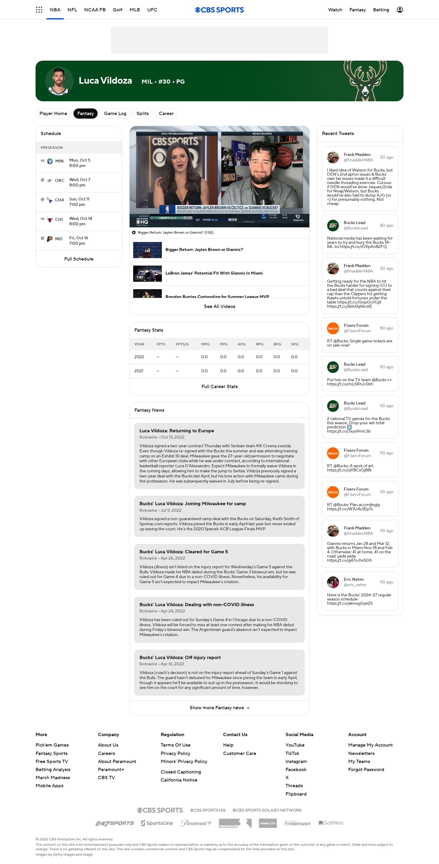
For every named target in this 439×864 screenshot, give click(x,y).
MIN (59, 161)
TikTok (292, 753)
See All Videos (219, 307)
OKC (60, 180)
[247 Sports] (114, 822)
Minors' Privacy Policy (184, 762)
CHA (59, 200)
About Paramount (117, 762)
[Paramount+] (196, 822)
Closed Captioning (181, 772)
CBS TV (106, 778)
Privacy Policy (175, 753)
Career (166, 114)
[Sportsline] (157, 822)
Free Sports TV (52, 762)
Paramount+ (111, 770)
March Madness (53, 778)
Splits (142, 114)
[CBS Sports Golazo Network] (267, 810)
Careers (106, 753)
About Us (108, 745)
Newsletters (361, 753)
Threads (294, 786)
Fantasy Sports (51, 753)
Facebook (295, 770)
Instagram (296, 762)
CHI (59, 219)
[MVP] (268, 821)
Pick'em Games (52, 745)
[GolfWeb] (331, 823)
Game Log (115, 114)
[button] (39, 9)
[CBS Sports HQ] (207, 810)
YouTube (295, 745)
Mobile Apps (49, 786)
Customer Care (239, 753)
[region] (219, 176)
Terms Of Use (176, 745)
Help (228, 745)
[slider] (219, 210)
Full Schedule (78, 259)
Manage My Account (370, 745)
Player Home (53, 114)
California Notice (179, 780)
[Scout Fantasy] (297, 823)
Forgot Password (366, 770)
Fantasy (85, 114)
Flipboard (296, 794)
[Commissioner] (235, 821)
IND (59, 239)
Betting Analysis (53, 770)
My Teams (359, 762)
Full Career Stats (220, 387)
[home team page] (50, 161)
